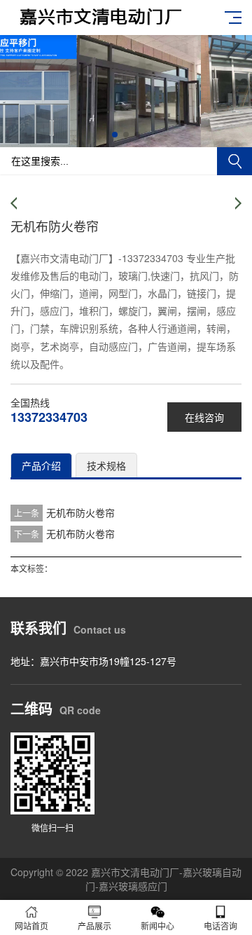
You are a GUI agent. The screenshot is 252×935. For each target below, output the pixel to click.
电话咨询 (220, 925)
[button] (115, 134)
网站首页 (31, 925)
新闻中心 (157, 925)
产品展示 (94, 925)
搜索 (234, 161)
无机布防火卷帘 (80, 512)
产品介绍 (41, 465)
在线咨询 (204, 417)
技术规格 (106, 465)
